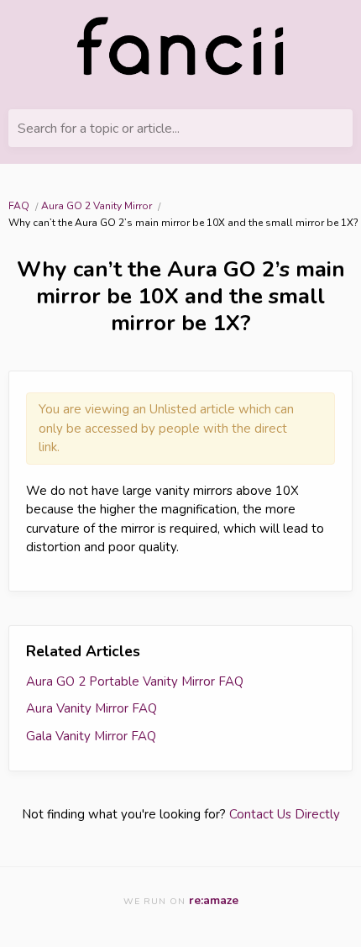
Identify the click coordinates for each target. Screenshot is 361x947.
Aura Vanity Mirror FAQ (91, 708)
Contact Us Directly (284, 814)
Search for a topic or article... (99, 128)
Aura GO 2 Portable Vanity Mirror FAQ (134, 681)
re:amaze (213, 900)
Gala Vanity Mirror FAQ (91, 736)
